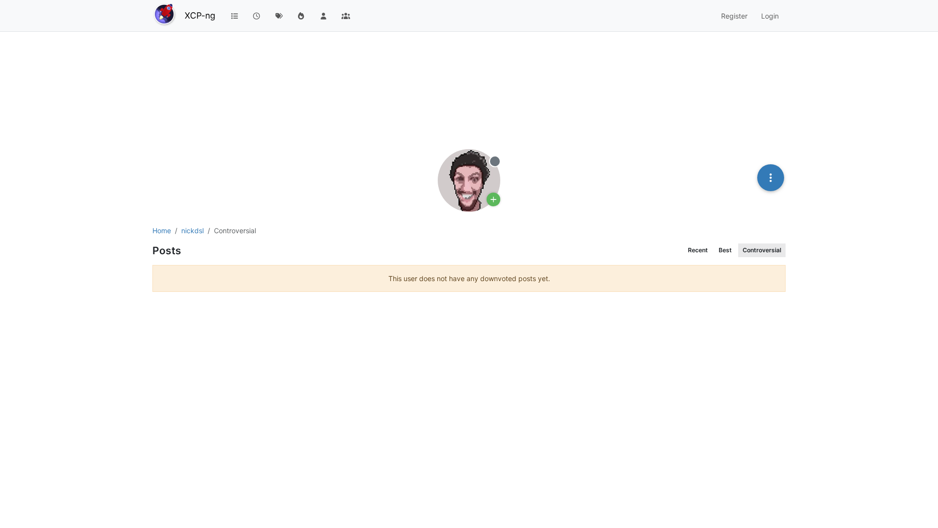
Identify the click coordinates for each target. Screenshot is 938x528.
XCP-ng (200, 15)
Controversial (762, 250)
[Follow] (493, 199)
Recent (698, 250)
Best (725, 250)
